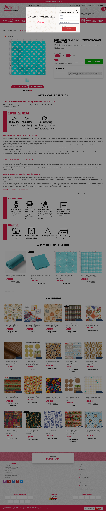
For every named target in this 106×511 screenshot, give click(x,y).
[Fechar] (78, 8)
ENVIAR (69, 28)
